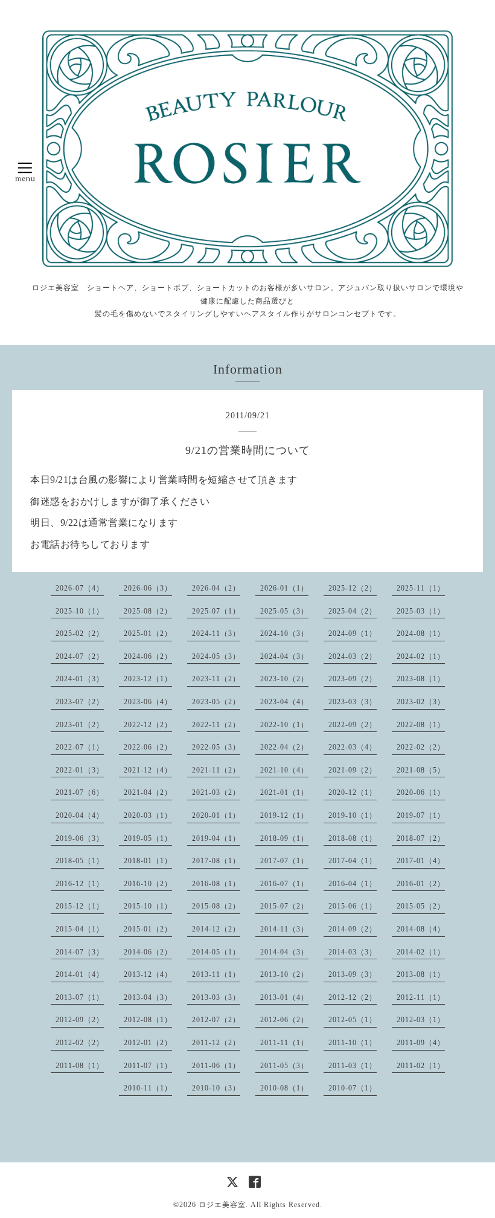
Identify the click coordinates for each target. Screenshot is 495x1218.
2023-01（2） (80, 725)
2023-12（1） (148, 679)
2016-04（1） (352, 883)
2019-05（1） (148, 838)
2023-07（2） (80, 702)
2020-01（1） (216, 815)
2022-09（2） (352, 725)
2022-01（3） (80, 770)
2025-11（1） (421, 588)
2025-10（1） (80, 611)
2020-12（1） (352, 792)
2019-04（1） (216, 838)
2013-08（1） (421, 974)
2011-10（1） (352, 1042)
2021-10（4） (284, 770)
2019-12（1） (284, 815)
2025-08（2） (148, 611)
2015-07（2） (284, 906)
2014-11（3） (284, 929)
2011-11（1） (284, 1042)
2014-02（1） (421, 952)
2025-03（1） (421, 611)
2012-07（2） (216, 1020)
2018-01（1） (148, 861)
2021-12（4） (148, 770)
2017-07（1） (284, 861)
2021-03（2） (216, 792)
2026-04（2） (216, 588)
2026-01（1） (284, 588)
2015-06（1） (352, 906)
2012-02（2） (80, 1042)
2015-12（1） (80, 906)
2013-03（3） (216, 997)
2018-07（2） (421, 838)
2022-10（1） (284, 725)
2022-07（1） (80, 747)
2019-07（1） (421, 815)
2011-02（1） (421, 1065)
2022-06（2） (148, 747)
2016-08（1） (216, 883)
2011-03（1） (352, 1065)
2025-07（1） (216, 611)
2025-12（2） (352, 588)
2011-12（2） (216, 1042)
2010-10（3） (216, 1088)
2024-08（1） (421, 633)
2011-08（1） (80, 1065)
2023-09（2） (352, 679)
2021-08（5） (421, 770)
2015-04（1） (80, 929)
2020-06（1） (421, 792)
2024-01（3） (80, 679)
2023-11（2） (216, 679)
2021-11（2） (216, 770)
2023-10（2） (284, 679)
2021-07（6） (80, 792)
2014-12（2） (216, 929)
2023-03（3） (352, 702)
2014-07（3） (80, 952)
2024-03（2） (352, 656)
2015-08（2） (216, 906)
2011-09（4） (421, 1042)
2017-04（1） (352, 861)
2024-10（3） (284, 633)
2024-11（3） (216, 633)
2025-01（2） (148, 633)
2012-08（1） (148, 1020)
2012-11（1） (421, 997)
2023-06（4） (148, 702)
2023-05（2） (216, 702)
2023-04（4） (284, 702)
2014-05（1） (216, 952)
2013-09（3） (352, 974)
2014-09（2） (352, 929)
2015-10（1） (148, 906)
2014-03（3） (352, 952)
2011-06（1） (216, 1065)
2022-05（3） (216, 747)
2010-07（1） (352, 1088)
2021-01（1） (284, 792)
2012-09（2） (80, 1020)
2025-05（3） (284, 611)
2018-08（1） (352, 838)
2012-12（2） (352, 997)
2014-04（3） (284, 952)
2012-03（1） (421, 1020)
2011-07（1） (148, 1065)
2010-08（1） (284, 1088)
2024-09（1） (352, 633)
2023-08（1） (421, 679)
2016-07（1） (284, 883)
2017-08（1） (216, 861)
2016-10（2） (148, 883)
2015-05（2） (421, 906)
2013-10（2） (284, 974)
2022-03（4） (352, 747)
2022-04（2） (284, 747)
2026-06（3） (148, 588)
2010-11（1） (148, 1088)
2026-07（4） (80, 588)
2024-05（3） (216, 656)
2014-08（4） (421, 929)
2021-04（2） (148, 792)
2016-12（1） (80, 883)
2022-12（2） (148, 725)
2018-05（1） (80, 861)
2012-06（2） (284, 1020)
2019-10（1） (352, 815)
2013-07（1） (80, 997)
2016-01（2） (421, 883)
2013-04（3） (148, 997)
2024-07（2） (80, 656)
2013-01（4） (284, 997)
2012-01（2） (148, 1042)
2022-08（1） (421, 725)
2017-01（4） (421, 861)
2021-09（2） (352, 770)
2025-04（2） (352, 611)
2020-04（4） (80, 815)
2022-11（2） (216, 725)
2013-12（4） (148, 974)
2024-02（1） (421, 656)
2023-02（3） (421, 702)
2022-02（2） (421, 747)
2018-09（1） (284, 838)
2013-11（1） (216, 974)
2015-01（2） (148, 929)
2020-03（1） (148, 815)
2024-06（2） (148, 656)
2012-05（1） (352, 1020)
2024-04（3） (284, 656)
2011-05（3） (284, 1065)
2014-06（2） (148, 952)
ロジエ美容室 (222, 1204)
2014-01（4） (80, 974)
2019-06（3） (80, 838)
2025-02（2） (80, 633)
